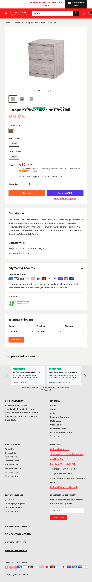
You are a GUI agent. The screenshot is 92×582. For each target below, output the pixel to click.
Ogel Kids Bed (56, 459)
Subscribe (59, 517)
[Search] (76, 13)
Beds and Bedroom (59, 417)
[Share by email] (24, 116)
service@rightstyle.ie (15, 503)
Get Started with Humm (61, 432)
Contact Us (10, 453)
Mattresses (55, 421)
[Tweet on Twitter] (19, 116)
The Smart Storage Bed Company (66, 454)
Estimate (16, 339)
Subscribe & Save (78, 4)
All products (17, 23)
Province (41, 326)
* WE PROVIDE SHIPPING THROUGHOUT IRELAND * (46, 4)
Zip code (69, 326)
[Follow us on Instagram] (11, 567)
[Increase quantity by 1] (37, 184)
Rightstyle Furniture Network (63, 487)
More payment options (65, 198)
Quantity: (13, 184)
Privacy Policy (11, 456)
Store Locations (12, 476)
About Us (9, 449)
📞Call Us (54, 436)
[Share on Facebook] (10, 116)
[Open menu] (6, 13)
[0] (89, 13)
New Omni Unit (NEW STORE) (63, 464)
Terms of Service (13, 468)
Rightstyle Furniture (59, 449)
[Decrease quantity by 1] (21, 184)
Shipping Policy (12, 460)
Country (13, 326)
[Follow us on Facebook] (6, 567)
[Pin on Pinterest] (14, 116)
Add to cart (26, 193)
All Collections (12, 472)
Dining (53, 413)
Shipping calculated (40, 176)
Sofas (53, 409)
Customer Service (59, 428)
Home (7, 23)
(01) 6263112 (10, 499)
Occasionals (56, 424)
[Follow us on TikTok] (15, 567)
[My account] (84, 13)
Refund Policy (11, 464)
